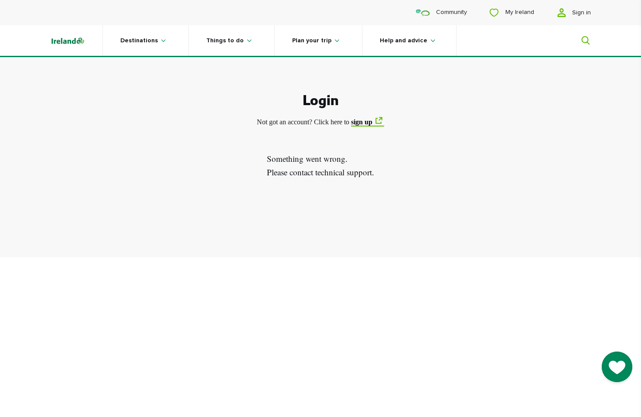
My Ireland (519, 12)
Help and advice (403, 41)
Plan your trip (311, 41)
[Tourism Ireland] (76, 40)
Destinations (139, 41)
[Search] (580, 40)
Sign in (580, 13)
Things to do (225, 41)
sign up (361, 122)
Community (450, 12)
